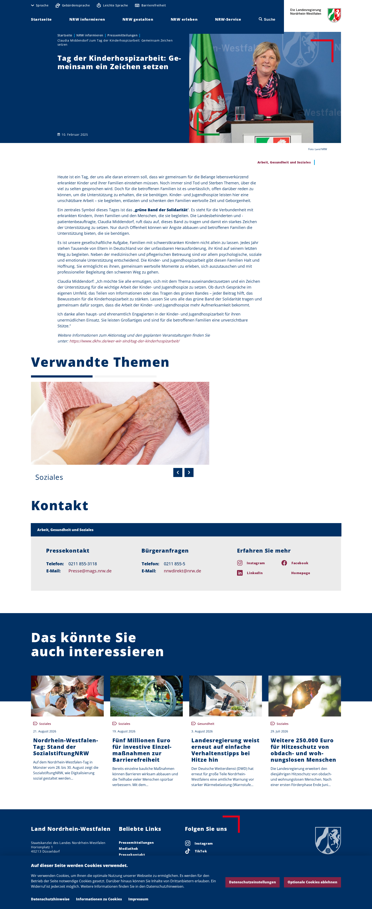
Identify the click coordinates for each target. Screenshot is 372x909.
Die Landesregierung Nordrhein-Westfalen (315, 15)
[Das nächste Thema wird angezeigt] (189, 472)
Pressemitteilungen (122, 35)
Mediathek (128, 848)
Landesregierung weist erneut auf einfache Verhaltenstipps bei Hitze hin (225, 750)
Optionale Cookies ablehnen (312, 882)
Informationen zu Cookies (99, 899)
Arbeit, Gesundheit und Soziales (65, 529)
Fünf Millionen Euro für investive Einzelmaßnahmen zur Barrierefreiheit (141, 750)
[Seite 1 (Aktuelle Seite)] (62, 376)
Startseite (64, 35)
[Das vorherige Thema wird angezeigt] (177, 472)
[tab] (186, 529)
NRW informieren (89, 35)
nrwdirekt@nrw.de (182, 571)
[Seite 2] (125, 376)
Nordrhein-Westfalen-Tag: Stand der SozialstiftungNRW (65, 747)
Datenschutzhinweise (50, 899)
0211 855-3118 (82, 564)
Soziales (49, 477)
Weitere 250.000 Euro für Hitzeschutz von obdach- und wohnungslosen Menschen (303, 750)
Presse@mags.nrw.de (90, 571)
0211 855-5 (174, 564)
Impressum (138, 899)
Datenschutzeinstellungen (252, 882)
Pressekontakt (132, 854)
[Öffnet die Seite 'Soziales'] (120, 423)
